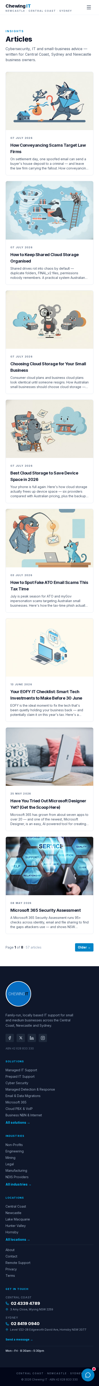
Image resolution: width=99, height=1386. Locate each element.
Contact (11, 1256)
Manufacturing (16, 1170)
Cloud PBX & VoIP (19, 1109)
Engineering (15, 1151)
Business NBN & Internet (24, 1115)
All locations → (18, 1239)
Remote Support (18, 1263)
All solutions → (18, 1122)
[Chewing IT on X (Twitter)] (21, 1038)
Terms (10, 1275)
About (10, 1250)
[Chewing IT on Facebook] (10, 1038)
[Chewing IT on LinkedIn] (32, 1038)
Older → (84, 947)
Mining (10, 1158)
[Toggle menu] (88, 7)
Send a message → (19, 1339)
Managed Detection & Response (30, 1089)
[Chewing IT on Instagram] (43, 1038)
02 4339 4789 (25, 1303)
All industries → (19, 1184)
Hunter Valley (16, 1226)
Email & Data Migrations (23, 1096)
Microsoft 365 (16, 1102)
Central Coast (16, 1206)
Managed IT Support (21, 1070)
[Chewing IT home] (18, 994)
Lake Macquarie (18, 1219)
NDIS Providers (17, 1177)
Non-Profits (14, 1145)
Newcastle (13, 1213)
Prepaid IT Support (20, 1076)
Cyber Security (17, 1083)
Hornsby (12, 1232)
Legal (10, 1164)
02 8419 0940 (25, 1323)
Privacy (11, 1269)
